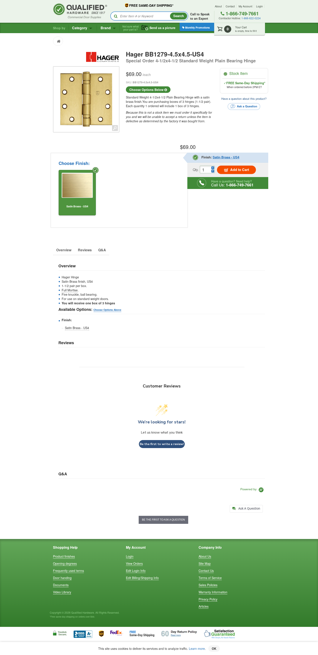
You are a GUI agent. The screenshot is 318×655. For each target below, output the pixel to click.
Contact (230, 6)
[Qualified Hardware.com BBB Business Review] (83, 634)
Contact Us (206, 570)
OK (214, 648)
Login (259, 6)
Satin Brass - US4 (77, 328)
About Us (205, 556)
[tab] (246, 509)
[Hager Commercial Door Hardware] (102, 56)
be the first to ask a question (163, 519)
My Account (245, 6)
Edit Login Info (136, 570)
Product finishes (64, 556)
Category (80, 27)
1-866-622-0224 (251, 18)
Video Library (62, 592)
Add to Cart (239, 169)
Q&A (102, 249)
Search (178, 15)
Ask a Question (246, 106)
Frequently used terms (68, 570)
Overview (63, 249)
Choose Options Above (107, 310)
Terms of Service (210, 578)
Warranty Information (213, 592)
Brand (106, 27)
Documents (61, 585)
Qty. (196, 169)
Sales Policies (208, 585)
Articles (204, 606)
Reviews (85, 249)
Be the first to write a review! (162, 444)
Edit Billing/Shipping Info (142, 578)
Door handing (62, 578)
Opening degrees (65, 563)
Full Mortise (70, 290)
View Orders (134, 563)
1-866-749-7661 (241, 13)
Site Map (205, 563)
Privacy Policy (208, 599)
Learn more (197, 648)
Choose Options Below (146, 89)
